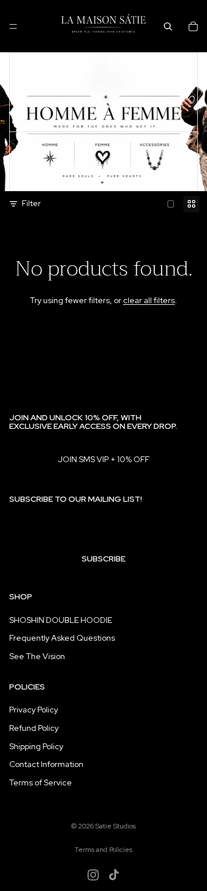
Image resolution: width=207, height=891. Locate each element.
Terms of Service (40, 782)
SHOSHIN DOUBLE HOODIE (60, 620)
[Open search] (168, 26)
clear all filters (149, 300)
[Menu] (13, 26)
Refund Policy (34, 728)
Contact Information (46, 764)
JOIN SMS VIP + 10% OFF (103, 459)
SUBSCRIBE (103, 558)
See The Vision (37, 656)
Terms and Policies (103, 849)
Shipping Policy (36, 746)
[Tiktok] (114, 875)
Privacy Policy (33, 709)
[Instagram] (93, 875)
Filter (31, 203)
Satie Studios (115, 826)
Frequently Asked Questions (62, 638)
